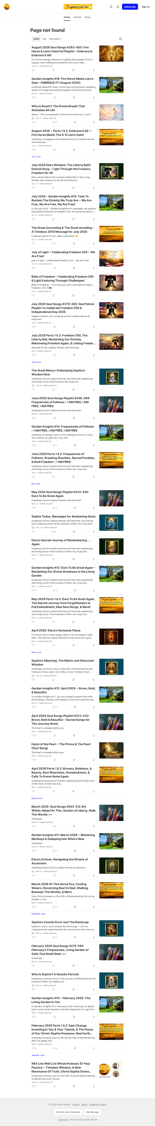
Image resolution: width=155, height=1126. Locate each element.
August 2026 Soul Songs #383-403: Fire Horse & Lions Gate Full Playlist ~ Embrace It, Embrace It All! (62, 51)
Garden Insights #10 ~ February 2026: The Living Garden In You (60, 1000)
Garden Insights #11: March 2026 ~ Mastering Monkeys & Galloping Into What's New (63, 837)
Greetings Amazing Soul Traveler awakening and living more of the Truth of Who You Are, (63, 782)
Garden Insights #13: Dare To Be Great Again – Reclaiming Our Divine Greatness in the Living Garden (63, 571)
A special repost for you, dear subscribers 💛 (54, 235)
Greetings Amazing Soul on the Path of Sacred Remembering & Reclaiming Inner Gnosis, (63, 1077)
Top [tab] (44, 38)
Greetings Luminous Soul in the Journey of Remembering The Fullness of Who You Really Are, (63, 980)
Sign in (146, 6)
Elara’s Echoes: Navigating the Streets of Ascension (59, 861)
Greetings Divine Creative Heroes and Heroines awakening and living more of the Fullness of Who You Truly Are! (61, 468)
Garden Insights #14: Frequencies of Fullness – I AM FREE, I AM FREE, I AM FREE (62, 428)
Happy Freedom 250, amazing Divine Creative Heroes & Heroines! (60, 318)
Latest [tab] (36, 38)
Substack (62, 1119)
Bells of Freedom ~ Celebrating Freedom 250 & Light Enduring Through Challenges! (62, 278)
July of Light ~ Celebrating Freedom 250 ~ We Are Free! (63, 254)
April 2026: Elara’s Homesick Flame (56, 630)
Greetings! (36, 818)
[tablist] (46, 39)
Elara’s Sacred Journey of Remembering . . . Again (61, 542)
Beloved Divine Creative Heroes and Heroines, (55, 347)
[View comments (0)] (54, 70)
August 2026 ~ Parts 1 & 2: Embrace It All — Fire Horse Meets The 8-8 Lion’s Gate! (61, 133)
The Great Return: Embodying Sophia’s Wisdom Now (58, 372)
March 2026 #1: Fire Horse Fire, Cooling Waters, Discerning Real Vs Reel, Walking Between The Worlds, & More (59, 888)
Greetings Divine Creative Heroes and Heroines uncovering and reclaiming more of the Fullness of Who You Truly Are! (62, 522)
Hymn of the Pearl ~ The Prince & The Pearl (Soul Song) (61, 746)
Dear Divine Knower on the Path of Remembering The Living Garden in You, (62, 898)
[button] (67, 17)
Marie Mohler (46, 66)
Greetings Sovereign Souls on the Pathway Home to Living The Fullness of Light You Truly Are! (61, 436)
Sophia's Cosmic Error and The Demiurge (60, 922)
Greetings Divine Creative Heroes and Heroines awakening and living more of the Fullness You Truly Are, (61, 380)
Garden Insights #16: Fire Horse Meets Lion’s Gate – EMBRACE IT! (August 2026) (62, 80)
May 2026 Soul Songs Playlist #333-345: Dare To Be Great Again (60, 494)
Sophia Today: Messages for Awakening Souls (63, 516)
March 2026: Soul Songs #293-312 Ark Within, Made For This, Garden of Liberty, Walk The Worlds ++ (63, 810)
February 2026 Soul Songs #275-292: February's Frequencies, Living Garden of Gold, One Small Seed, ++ (60, 950)
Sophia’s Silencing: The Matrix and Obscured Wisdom (62, 662)
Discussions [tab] (54, 38)
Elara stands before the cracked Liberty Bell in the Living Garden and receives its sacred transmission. (60, 179)
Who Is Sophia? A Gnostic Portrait (55, 974)
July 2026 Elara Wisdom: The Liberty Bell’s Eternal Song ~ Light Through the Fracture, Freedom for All (61, 169)
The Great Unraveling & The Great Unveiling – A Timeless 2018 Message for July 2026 (62, 229)
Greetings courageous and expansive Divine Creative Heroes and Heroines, (62, 141)
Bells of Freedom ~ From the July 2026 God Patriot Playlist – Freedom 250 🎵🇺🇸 (62, 286)
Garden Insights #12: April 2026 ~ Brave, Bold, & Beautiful (63, 690)
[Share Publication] (118, 7)
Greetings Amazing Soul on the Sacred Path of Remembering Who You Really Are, (63, 1039)
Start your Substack (69, 1112)
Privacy (75, 1104)
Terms (84, 1104)
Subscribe (130, 6)
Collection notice (97, 1104)
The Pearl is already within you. (47, 727)
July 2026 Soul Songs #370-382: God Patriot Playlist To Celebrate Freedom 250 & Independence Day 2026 (62, 308)
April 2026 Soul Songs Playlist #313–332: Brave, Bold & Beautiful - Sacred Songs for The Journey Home (60, 719)
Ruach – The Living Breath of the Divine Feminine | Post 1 (61, 114)
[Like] (33, 70)
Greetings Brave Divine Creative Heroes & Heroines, (58, 867)
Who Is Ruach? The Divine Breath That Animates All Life (58, 108)
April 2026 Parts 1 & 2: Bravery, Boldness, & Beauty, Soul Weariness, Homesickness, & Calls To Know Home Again (61, 772)
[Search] (111, 7)
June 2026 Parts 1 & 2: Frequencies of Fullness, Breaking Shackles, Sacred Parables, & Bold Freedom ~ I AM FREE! (63, 458)
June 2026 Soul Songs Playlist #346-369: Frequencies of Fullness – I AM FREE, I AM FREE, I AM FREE (60, 402)
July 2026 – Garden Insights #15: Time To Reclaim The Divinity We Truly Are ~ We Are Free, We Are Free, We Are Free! (61, 200)
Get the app (92, 1112)
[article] (77, 58)
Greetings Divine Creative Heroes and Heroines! (56, 410)
